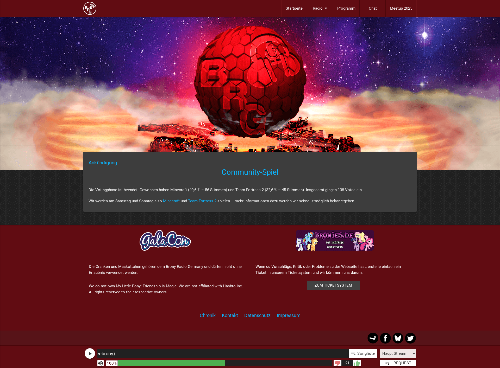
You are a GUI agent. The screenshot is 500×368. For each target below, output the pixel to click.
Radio (321, 8)
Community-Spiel (250, 172)
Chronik (208, 315)
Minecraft (171, 201)
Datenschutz (257, 315)
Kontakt (230, 315)
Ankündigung (103, 163)
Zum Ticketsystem (333, 285)
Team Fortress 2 (202, 201)
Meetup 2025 (401, 8)
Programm (346, 8)
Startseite (294, 8)
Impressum (289, 315)
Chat (373, 8)
